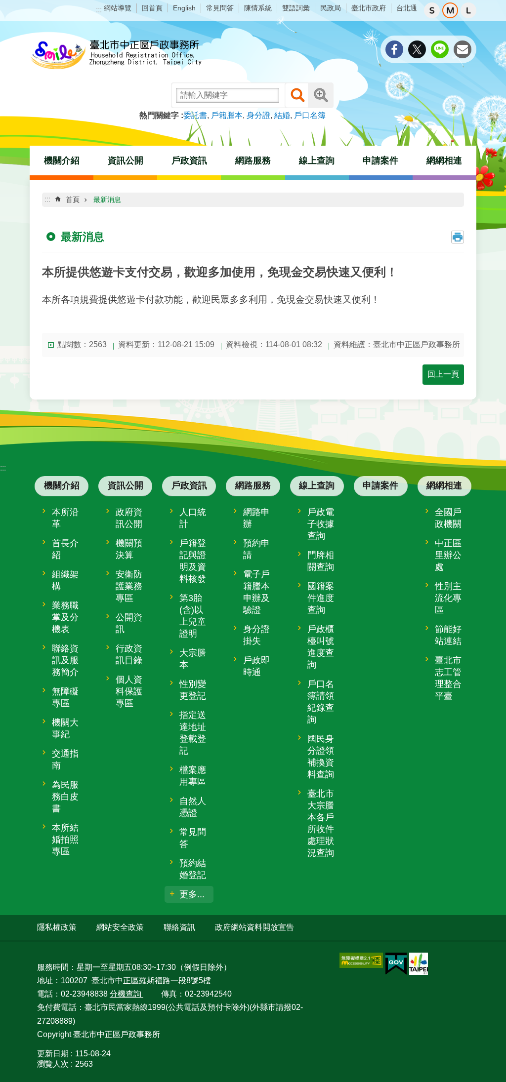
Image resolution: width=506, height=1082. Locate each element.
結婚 (282, 115)
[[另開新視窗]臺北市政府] (418, 964)
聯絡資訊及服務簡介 (65, 660)
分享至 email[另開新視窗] (462, 49)
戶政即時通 (256, 666)
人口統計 (192, 518)
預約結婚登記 (192, 869)
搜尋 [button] (297, 95)
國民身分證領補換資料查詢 (320, 756)
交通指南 (65, 759)
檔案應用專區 (192, 776)
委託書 (195, 115)
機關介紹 (62, 485)
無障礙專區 (65, 697)
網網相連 (444, 485)
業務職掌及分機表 (65, 617)
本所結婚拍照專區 (65, 839)
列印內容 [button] (457, 237)
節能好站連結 (448, 635)
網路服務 (253, 485)
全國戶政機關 (448, 518)
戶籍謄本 (227, 115)
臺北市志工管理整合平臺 (448, 678)
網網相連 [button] (444, 160)
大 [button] (468, 10)
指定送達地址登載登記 (192, 733)
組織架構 (65, 580)
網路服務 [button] (253, 160)
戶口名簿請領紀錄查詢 (320, 701)
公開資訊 (129, 623)
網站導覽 (117, 8)
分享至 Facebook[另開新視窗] (394, 49)
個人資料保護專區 (129, 691)
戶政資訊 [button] (189, 160)
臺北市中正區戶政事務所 (116, 55)
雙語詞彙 (296, 8)
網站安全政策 (120, 927)
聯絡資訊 (179, 927)
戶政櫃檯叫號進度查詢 (320, 647)
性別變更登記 (192, 690)
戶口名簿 (310, 115)
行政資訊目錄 (129, 654)
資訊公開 (125, 485)
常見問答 (220, 8)
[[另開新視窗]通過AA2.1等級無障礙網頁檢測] (361, 960)
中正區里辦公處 (448, 555)
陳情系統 (258, 8)
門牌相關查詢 (320, 561)
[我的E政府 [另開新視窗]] (396, 964)
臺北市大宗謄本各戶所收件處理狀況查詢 (320, 823)
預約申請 (256, 549)
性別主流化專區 (448, 598)
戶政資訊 (189, 485)
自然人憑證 (192, 807)
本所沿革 (65, 518)
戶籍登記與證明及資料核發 (192, 561)
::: (99, 9)
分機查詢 (126, 994)
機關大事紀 (65, 728)
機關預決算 (129, 549)
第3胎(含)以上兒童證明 (192, 616)
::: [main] (47, 199)
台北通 (406, 8)
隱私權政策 (57, 927)
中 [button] (450, 10)
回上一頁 (443, 374)
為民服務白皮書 (65, 796)
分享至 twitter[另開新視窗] (417, 49)
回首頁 (152, 8)
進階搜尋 (321, 95)
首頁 (73, 199)
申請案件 (380, 160)
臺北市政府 (368, 8)
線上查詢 (317, 485)
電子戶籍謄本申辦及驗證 (256, 592)
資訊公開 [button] (125, 160)
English (184, 8)
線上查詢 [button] (317, 160)
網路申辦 (256, 518)
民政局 (330, 8)
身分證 (258, 115)
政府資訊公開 (129, 518)
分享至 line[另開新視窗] (440, 49)
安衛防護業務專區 (129, 586)
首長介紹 (65, 549)
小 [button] (432, 10)
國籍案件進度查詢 (320, 598)
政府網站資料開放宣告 (254, 927)
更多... (192, 894)
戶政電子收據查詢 (320, 524)
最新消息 (107, 199)
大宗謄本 (192, 659)
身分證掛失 (256, 635)
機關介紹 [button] (62, 160)
